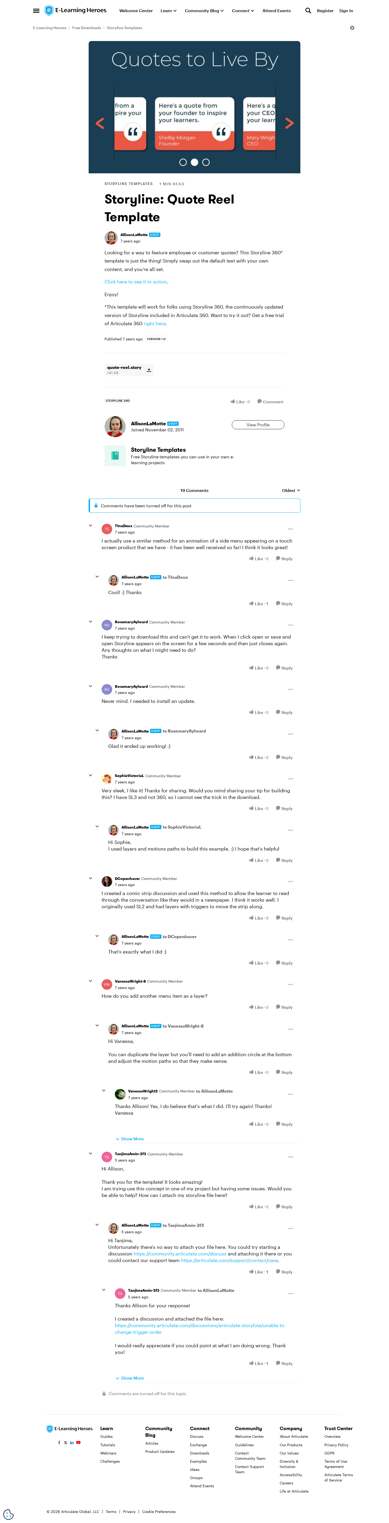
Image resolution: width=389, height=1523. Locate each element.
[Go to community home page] (76, 10)
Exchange (198, 1445)
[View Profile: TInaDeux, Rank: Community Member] (107, 529)
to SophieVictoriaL (182, 826)
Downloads (199, 1453)
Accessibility (291, 1474)
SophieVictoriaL (129, 775)
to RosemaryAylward (184, 730)
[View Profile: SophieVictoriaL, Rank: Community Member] (107, 779)
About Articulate (294, 1436)
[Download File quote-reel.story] (149, 370)
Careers (286, 1483)
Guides (106, 1436)
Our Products (291, 1445)
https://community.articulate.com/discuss (180, 1254)
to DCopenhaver (180, 936)
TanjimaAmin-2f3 (130, 1153)
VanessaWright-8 (130, 981)
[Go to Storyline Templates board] (115, 455)
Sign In (346, 10)
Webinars (108, 1453)
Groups (196, 1477)
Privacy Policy (336, 1445)
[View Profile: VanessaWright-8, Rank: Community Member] (107, 984)
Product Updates (160, 1451)
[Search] (308, 10)
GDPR (329, 1453)
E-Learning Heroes (49, 27)
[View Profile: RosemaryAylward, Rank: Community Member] (107, 625)
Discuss (196, 1436)
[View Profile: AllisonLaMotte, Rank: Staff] (111, 238)
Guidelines (244, 1445)
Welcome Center (249, 1436)
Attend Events (202, 1486)
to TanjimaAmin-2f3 (183, 1225)
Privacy (129, 1511)
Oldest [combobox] (291, 490)
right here (155, 323)
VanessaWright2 (143, 1091)
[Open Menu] (352, 27)
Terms (111, 1511)
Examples (198, 1461)
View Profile (258, 424)
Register (325, 10)
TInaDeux (123, 525)
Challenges (110, 1461)
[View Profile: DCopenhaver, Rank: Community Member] (107, 881)
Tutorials (107, 1445)
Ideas (195, 1469)
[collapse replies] (90, 525)
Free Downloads (86, 27)
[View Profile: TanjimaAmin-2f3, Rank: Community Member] (107, 1157)
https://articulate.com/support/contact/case (229, 1260)
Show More (132, 1138)
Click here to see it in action (136, 281)
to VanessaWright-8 (183, 1025)
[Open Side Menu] (36, 11)
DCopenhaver (127, 878)
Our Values (289, 1453)
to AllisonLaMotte (214, 1090)
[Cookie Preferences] (8, 1514)
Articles (152, 1443)
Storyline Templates (124, 27)
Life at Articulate (294, 1491)
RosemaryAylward (131, 622)
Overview (332, 1436)
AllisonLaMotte (134, 234)
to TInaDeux (175, 577)
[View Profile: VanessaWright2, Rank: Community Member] (120, 1094)
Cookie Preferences (159, 1511)
